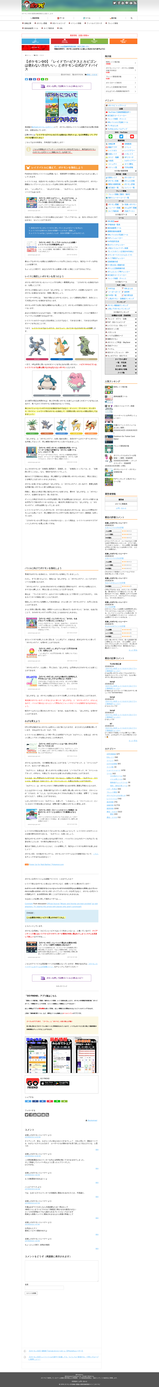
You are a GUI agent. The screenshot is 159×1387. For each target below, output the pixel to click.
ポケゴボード (129, 177)
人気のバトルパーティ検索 (117, 248)
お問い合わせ (121, 508)
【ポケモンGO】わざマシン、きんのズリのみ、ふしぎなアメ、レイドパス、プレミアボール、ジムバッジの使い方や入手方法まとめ (57, 200)
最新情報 (35, 18)
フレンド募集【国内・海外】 (119, 194)
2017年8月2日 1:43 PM (32, 1241)
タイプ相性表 (49, 28)
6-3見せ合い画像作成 (115, 265)
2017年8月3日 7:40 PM (32, 1175)
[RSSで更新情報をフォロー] (135, 3)
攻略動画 (127, 144)
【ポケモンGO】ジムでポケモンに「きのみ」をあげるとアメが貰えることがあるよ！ (57, 619)
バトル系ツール (116, 779)
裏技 (112, 814)
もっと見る (133, 650)
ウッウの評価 (110, 607)
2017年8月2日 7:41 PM (32, 1224)
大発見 (110, 161)
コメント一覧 (129, 187)
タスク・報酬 (113, 157)
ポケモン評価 (129, 184)
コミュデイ (112, 164)
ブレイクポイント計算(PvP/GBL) (120, 251)
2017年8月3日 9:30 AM (32, 1189)
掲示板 (113, 18)
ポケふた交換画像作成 (116, 268)
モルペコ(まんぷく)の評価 (115, 583)
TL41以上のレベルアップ (117, 129)
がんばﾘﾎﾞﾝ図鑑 (130, 208)
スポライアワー (130, 161)
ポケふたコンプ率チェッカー (118, 272)
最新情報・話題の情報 (78, 35)
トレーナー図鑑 (114, 208)
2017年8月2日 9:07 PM (32, 1203)
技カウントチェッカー (116, 245)
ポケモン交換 (113, 181)
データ (61, 18)
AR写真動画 (111, 754)
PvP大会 (111, 288)
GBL (61, 28)
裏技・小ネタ (92, 74)
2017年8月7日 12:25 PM (32, 1137)
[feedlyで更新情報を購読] (131, 3)
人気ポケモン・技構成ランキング (121, 298)
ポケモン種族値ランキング (117, 305)
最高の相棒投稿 (114, 184)
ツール (87, 18)
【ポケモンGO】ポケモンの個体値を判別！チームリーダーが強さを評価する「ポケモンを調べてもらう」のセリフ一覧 (57, 450)
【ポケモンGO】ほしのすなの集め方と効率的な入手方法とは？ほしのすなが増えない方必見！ (57, 677)
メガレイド (128, 154)
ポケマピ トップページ (117, 105)
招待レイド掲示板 (120, 387)
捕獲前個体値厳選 (114, 231)
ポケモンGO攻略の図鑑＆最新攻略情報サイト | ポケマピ (82, 1384)
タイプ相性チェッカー (116, 258)
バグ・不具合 (112, 789)
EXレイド (110, 757)
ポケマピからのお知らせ (116, 795)
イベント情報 (76, 23)
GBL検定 (113, 221)
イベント (127, 147)
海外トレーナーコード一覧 (118, 198)
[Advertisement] (61, 546)
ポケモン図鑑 (42, 23)
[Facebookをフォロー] (118, 3)
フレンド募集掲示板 (121, 446)
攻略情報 (110, 805)
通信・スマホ (112, 817)
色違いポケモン (130, 204)
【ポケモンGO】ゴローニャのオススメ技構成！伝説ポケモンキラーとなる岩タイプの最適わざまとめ (57, 812)
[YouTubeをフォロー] (122, 3)
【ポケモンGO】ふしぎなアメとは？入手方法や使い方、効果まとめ (57, 649)
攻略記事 (27, 23)
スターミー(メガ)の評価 (114, 527)
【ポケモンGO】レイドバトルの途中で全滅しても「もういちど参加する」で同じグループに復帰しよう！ (63, 1358)
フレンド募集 (113, 23)
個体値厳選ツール (31, 28)
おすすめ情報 (112, 764)
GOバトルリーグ (58, 23)
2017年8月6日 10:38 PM (33, 1156)
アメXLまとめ (112, 125)
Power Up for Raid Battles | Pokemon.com (46, 864)
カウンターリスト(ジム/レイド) (119, 255)
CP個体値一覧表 (113, 224)
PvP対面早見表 (113, 241)
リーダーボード (114, 292)
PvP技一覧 (112, 295)
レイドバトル (112, 799)
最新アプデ (112, 147)
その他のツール (116, 776)
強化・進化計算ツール (118, 786)
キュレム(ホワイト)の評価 (115, 626)
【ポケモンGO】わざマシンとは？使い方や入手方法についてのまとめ (57, 745)
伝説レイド (112, 154)
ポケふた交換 (129, 181)
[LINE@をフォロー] (127, 3)
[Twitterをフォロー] (114, 3)
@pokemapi (92, 1120)
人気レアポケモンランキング (118, 309)
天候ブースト (129, 211)
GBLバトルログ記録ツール (117, 122)
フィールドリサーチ (94, 23)
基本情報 (110, 802)
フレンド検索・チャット (116, 119)
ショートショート (113, 770)
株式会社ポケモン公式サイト (43, 127)
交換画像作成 (112, 261)
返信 (97, 1149)
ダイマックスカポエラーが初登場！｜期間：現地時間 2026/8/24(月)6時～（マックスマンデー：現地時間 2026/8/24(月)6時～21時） (121, 460)
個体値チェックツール (118, 782)
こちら (95, 854)
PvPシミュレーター (115, 238)
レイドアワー (129, 150)
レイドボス (112, 150)
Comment (29, 904)
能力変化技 (128, 295)
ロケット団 (112, 167)
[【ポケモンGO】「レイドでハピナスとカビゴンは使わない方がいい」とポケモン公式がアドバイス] (34, 79)
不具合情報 (128, 167)
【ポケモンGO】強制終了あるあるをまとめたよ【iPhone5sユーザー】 (56, 1351)
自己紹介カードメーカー (116, 115)
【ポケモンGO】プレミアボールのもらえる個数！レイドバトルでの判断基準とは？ (57, 243)
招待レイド (112, 177)
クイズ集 (110, 767)
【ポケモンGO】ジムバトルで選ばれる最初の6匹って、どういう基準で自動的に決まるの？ (57, 944)
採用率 (126, 292)
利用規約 (74, 1381)
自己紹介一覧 (113, 187)
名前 (26, 1284)
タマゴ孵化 (128, 164)
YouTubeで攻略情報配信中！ (119, 112)
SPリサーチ (129, 157)
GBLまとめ (128, 288)
